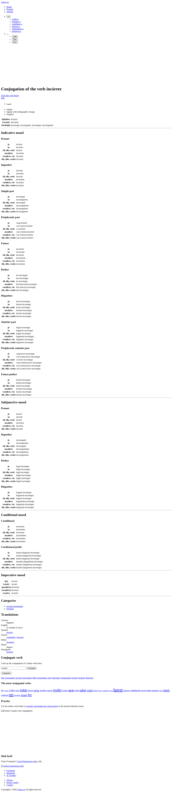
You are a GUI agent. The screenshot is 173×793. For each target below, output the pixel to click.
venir (90, 690)
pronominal (66, 678)
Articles (9, 12)
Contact (9, 785)
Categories (6, 673)
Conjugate (32, 668)
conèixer (4, 695)
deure (17, 690)
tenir (166, 690)
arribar (43, 690)
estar (23, 690)
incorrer (9, 652)
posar (111, 691)
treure (6, 691)
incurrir (9, 632)
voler (12, 690)
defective (89, 678)
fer (30, 695)
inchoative (56, 678)
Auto (15, 42)
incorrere (10, 642)
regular (74, 678)
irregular (10, 609)
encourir (20, 637)
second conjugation (14, 606)
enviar (143, 690)
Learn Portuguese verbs (27, 761)
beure (95, 690)
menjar (155, 690)
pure (49, 678)
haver (118, 689)
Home (9, 7)
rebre (161, 691)
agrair (50, 690)
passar (127, 690)
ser (11, 694)
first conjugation (8, 678)
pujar (36, 690)
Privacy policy (12, 782)
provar (30, 690)
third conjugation (39, 678)
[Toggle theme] (7, 34)
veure (24, 695)
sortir (77, 690)
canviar (106, 690)
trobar (148, 690)
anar (71, 690)
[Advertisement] (82, 65)
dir (2, 690)
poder (57, 690)
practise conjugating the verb (42, 706)
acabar (65, 690)
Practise (9, 9)
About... (10, 780)
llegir (100, 691)
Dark (15, 39)
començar (135, 690)
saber (82, 690)
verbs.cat (5, 2)
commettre (10, 637)
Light (15, 36)
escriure (17, 695)
